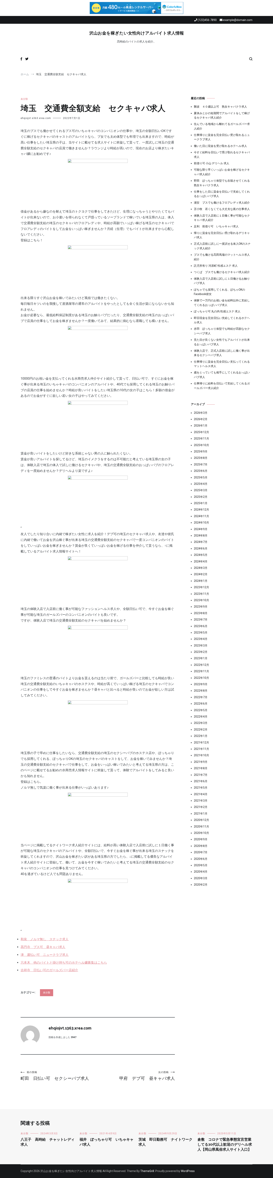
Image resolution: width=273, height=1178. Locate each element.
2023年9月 (200, 606)
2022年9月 (200, 684)
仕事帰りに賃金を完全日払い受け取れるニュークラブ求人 (222, 137)
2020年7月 (200, 852)
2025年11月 (201, 438)
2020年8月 (200, 845)
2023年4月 (200, 638)
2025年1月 (200, 503)
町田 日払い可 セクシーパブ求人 (55, 1076)
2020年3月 (200, 878)
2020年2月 (200, 884)
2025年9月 (200, 451)
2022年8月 (200, 690)
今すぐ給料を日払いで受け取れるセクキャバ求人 (222, 154)
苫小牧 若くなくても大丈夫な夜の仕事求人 (222, 209)
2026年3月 (200, 412)
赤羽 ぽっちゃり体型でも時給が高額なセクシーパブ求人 (222, 331)
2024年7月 (200, 541)
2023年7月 (200, 619)
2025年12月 (201, 432)
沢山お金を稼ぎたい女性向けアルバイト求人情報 (136, 33)
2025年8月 (200, 457)
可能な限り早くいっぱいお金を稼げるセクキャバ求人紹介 (222, 172)
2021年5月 (200, 787)
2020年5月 (200, 865)
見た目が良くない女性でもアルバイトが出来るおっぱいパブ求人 (222, 342)
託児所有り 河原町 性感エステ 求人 (216, 265)
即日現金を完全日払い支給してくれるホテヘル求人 (222, 320)
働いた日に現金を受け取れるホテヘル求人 (220, 145)
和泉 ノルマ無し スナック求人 (45, 939)
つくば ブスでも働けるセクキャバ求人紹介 (222, 272)
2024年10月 (201, 522)
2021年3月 (200, 800)
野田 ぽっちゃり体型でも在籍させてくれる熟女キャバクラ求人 (222, 183)
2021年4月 (200, 794)
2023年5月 (200, 632)
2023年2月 (200, 651)
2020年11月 (201, 826)
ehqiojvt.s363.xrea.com (36, 118)
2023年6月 (200, 626)
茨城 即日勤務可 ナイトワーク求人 (165, 1142)
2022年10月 (201, 677)
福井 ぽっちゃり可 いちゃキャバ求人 (107, 1142)
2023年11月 (201, 593)
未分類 (24, 99)
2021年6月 (200, 781)
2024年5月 (200, 554)
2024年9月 (200, 529)
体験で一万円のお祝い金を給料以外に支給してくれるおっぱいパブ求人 (222, 302)
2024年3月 (200, 567)
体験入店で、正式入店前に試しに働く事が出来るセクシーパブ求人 (222, 353)
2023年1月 (200, 658)
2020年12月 (201, 820)
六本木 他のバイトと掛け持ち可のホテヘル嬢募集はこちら (64, 962)
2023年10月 (201, 600)
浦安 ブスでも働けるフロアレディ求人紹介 (222, 202)
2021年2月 (200, 807)
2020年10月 (201, 832)
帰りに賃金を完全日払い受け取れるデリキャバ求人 (222, 235)
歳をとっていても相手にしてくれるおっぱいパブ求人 (222, 374)
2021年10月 (201, 755)
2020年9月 (200, 839)
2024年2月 (200, 574)
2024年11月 (201, 516)
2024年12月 (201, 509)
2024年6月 (200, 548)
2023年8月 (200, 613)
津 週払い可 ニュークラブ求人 (45, 955)
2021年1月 (200, 813)
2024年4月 (200, 561)
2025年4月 (200, 483)
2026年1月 (200, 425)
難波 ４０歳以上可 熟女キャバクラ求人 (220, 106)
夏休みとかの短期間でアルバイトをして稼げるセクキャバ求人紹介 (222, 115)
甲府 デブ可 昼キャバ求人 (147, 1076)
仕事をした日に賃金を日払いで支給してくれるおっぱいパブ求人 (222, 194)
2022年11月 (201, 671)
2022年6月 (200, 703)
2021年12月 (201, 742)
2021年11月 (201, 748)
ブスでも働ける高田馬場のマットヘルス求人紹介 (222, 257)
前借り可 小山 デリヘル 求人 (211, 163)
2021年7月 (200, 774)
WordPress (188, 1171)
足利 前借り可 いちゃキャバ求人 (216, 226)
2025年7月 (200, 464)
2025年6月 (200, 470)
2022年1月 (200, 735)
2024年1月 (200, 580)
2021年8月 (200, 768)
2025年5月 (200, 477)
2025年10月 (201, 445)
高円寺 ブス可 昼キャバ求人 (43, 947)
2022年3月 (200, 723)
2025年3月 (200, 490)
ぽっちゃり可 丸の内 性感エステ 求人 (217, 311)
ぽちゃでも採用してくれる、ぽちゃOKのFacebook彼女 (219, 292)
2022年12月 (201, 664)
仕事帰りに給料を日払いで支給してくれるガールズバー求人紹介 (222, 385)
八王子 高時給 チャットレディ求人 (48, 1142)
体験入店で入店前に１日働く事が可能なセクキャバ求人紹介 (222, 218)
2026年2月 (200, 419)
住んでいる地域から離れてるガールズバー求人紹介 (222, 126)
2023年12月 (201, 587)
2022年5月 (200, 710)
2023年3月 (200, 645)
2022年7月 (200, 697)
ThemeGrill (147, 1171)
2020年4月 (200, 871)
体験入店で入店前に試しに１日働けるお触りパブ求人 (222, 281)
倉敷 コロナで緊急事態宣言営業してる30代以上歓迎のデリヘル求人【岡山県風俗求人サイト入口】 (224, 1145)
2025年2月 (200, 496)
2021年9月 (200, 761)
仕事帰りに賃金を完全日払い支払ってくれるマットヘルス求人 (222, 364)
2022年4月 (200, 716)
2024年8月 (200, 535)
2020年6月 (200, 858)
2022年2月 (200, 729)
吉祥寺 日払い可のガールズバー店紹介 (49, 970)
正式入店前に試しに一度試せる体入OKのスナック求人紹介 (222, 246)
